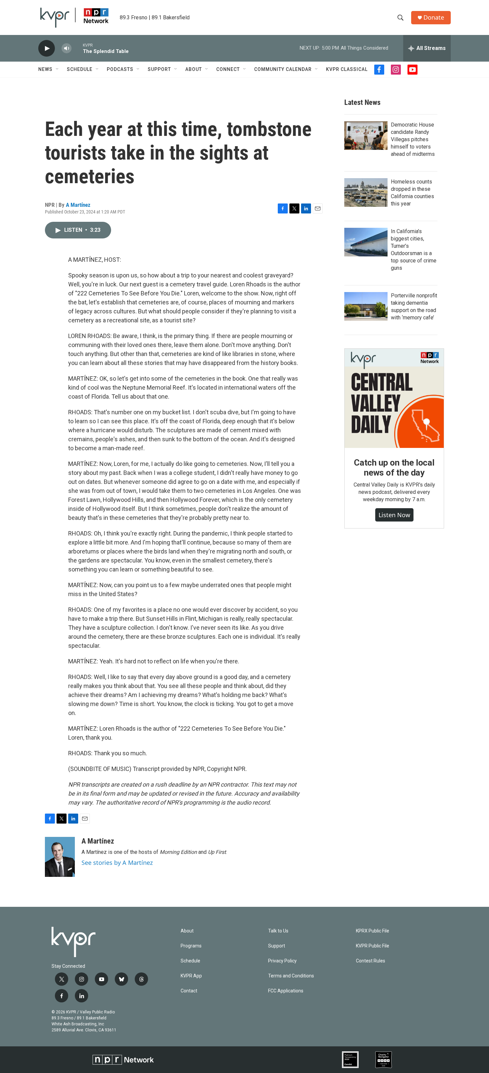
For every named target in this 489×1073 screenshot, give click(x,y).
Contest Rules (370, 960)
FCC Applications (285, 990)
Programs (191, 945)
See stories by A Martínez (117, 863)
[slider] (77, 48)
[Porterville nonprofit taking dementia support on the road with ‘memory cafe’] (366, 306)
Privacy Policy (282, 960)
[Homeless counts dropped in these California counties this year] (366, 192)
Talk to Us (278, 930)
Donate (433, 17)
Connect (228, 69)
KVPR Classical (347, 69)
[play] (46, 48)
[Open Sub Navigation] (57, 69)
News (45, 69)
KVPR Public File (372, 945)
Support (159, 69)
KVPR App (191, 975)
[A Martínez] (60, 857)
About (193, 69)
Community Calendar (283, 69)
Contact (189, 990)
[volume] (66, 48)
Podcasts (120, 69)
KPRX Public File (372, 930)
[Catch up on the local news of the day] (394, 398)
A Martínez (78, 204)
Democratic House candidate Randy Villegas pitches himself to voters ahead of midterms (413, 139)
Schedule (79, 69)
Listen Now (394, 515)
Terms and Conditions (291, 975)
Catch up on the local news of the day (394, 468)
